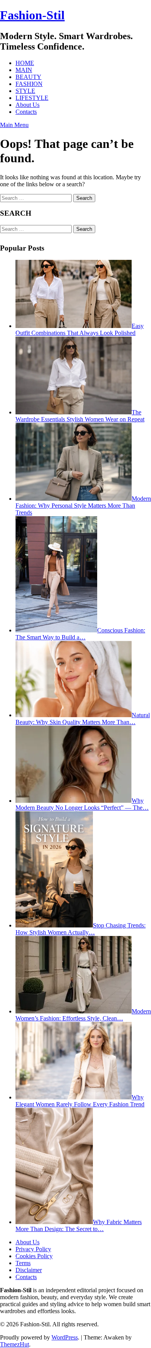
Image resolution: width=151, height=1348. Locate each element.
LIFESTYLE (31, 97)
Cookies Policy (34, 1256)
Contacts (26, 111)
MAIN (23, 70)
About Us (27, 104)
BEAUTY (28, 77)
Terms (23, 1263)
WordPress (64, 1337)
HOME (24, 63)
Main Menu (14, 125)
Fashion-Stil (32, 15)
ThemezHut (14, 1344)
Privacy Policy (33, 1249)
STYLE (25, 91)
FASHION (29, 84)
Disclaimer (28, 1270)
